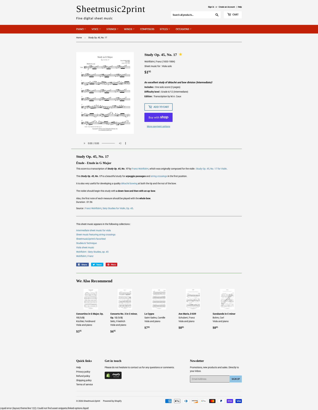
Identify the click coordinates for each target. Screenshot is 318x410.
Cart (235, 14)
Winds (128, 29)
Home (79, 37)
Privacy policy (83, 371)
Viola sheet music (85, 247)
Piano (80, 29)
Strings (111, 29)
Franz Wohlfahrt (140, 168)
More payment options (158, 126)
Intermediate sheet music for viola (93, 230)
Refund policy (83, 376)
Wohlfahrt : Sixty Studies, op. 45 (92, 251)
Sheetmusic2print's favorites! (91, 239)
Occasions (183, 29)
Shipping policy (84, 380)
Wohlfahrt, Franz (84, 256)
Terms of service (84, 384)
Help (240, 7)
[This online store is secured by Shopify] (113, 378)
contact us (136, 367)
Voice (95, 29)
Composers (147, 29)
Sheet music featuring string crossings (95, 234)
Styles (164, 29)
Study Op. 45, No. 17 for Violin (211, 168)
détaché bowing (129, 183)
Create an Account (227, 7)
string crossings (159, 176)
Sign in (211, 7)
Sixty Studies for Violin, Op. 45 (118, 208)
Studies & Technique (86, 243)
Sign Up (236, 379)
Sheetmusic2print (91, 401)
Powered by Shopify (112, 401)
